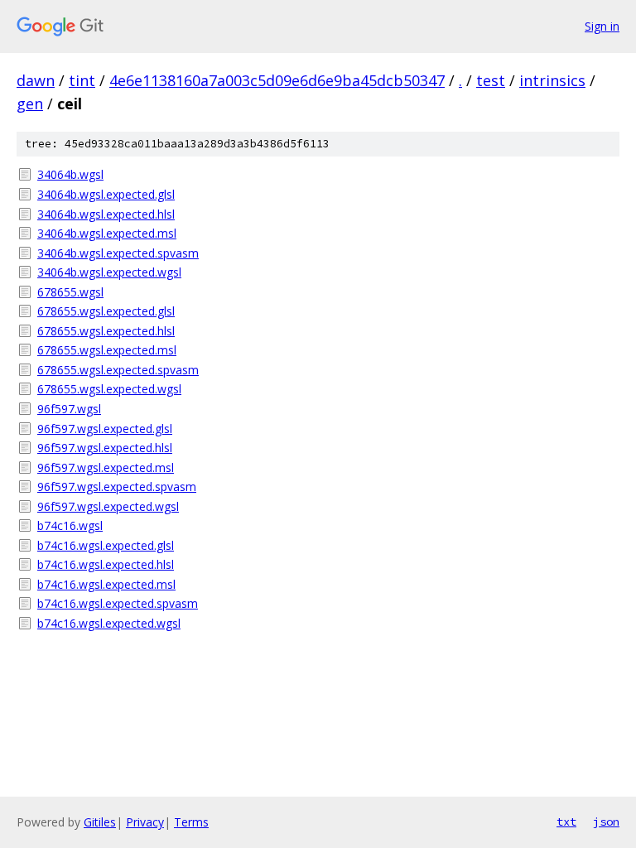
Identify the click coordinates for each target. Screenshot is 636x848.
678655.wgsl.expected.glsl (106, 311)
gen (30, 103)
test (490, 80)
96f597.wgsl (69, 409)
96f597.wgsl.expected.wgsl (108, 506)
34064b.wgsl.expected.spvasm (118, 253)
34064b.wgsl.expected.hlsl (106, 214)
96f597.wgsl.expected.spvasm (116, 486)
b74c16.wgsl (70, 525)
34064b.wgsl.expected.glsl (106, 194)
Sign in (602, 26)
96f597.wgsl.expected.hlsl (104, 447)
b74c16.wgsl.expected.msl (106, 584)
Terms (191, 822)
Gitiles (100, 822)
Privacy (145, 822)
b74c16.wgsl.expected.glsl (105, 545)
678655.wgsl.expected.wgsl (109, 389)
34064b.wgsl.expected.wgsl (109, 272)
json (606, 821)
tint (82, 80)
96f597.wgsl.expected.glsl (104, 428)
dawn (36, 80)
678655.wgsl (70, 292)
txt (566, 821)
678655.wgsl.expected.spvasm (118, 370)
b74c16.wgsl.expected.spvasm (117, 603)
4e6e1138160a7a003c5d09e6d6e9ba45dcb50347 (277, 80)
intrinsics (552, 80)
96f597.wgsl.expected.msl (105, 467)
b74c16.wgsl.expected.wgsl (109, 623)
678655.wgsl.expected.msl (106, 350)
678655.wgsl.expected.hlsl (106, 331)
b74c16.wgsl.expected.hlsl (105, 564)
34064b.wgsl (70, 174)
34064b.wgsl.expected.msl (106, 233)
